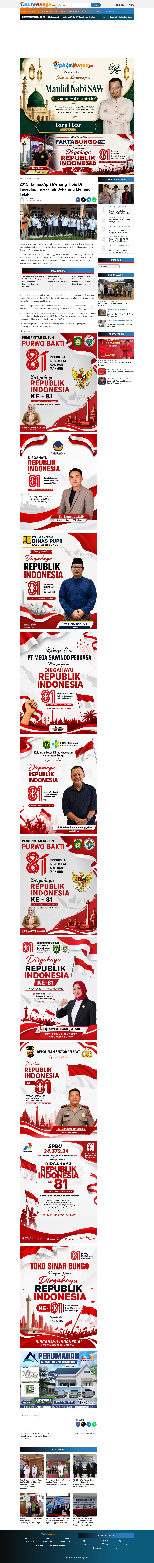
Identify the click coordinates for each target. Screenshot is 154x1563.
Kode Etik (29, 1538)
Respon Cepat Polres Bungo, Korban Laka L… (119, 231)
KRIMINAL (122, 246)
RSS (116, 1548)
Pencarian (96, 5)
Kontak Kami (38, 1545)
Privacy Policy (29, 1542)
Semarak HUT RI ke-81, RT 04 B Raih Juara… (120, 315)
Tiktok (125, 1544)
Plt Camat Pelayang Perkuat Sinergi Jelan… (120, 220)
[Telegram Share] (88, 199)
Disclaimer (47, 1542)
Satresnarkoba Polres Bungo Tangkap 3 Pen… (119, 251)
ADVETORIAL (110, 310)
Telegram (98, 1548)
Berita (111, 207)
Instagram (125, 1541)
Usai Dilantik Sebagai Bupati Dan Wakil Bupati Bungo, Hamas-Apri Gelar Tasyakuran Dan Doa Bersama (33, 281)
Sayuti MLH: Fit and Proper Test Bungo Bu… (120, 373)
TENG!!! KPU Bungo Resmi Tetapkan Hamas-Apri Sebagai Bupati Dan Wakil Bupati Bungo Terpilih (84, 1483)
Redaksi (66, 1538)
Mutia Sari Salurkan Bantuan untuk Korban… (113, 304)
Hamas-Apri (25, 1415)
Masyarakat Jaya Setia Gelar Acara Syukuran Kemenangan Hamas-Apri (31, 1520)
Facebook (89, 1541)
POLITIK (116, 237)
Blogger (107, 1544)
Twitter (107, 1541)
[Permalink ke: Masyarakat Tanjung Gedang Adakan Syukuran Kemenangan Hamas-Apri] (58, 1466)
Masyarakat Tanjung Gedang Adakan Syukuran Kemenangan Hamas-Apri (57, 278)
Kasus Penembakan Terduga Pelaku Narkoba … (120, 212)
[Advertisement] (77, 40)
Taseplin (35, 1415)
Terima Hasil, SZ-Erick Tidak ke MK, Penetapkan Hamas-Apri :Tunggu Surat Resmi (57, 1520)
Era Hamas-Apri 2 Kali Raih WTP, (86, 1432)
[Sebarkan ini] (78, 199)
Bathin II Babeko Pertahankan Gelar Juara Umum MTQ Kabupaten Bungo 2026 (48, 17)
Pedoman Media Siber (56, 1545)
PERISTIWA (122, 207)
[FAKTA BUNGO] (39, 5)
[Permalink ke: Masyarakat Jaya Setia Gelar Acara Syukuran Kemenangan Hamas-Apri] (32, 1505)
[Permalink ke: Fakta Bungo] (22, 199)
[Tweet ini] (83, 199)
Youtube (89, 1544)
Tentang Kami (66, 1542)
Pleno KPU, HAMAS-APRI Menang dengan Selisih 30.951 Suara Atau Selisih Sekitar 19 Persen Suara (83, 1521)
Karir (47, 1538)
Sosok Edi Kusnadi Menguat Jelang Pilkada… (119, 382)
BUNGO (116, 207)
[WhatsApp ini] (94, 199)
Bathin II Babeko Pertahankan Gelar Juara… (119, 325)
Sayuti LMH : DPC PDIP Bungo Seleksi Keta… (118, 240)
